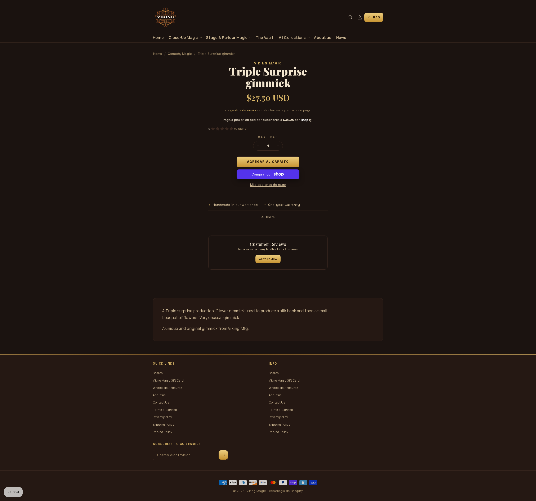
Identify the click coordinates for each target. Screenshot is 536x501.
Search (158, 373)
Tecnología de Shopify (285, 491)
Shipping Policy (163, 425)
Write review (268, 259)
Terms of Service (165, 410)
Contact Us (161, 402)
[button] (185, 37)
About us (159, 395)
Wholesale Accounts (167, 388)
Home (157, 54)
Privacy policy (162, 417)
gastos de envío (243, 110)
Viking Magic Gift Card (168, 380)
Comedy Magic (180, 54)
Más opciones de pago (268, 185)
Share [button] (270, 217)
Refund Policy (162, 432)
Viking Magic (256, 491)
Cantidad (268, 137)
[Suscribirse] (223, 455)
